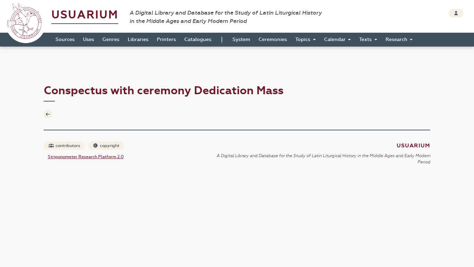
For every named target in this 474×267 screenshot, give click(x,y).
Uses (88, 39)
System (241, 39)
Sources (65, 39)
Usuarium (84, 15)
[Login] (456, 13)
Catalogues (197, 39)
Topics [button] (303, 39)
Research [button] (397, 39)
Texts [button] (366, 39)
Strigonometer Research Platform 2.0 (86, 156)
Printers (166, 39)
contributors (67, 145)
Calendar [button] (335, 39)
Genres (110, 39)
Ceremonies (273, 39)
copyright (109, 145)
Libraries (138, 39)
